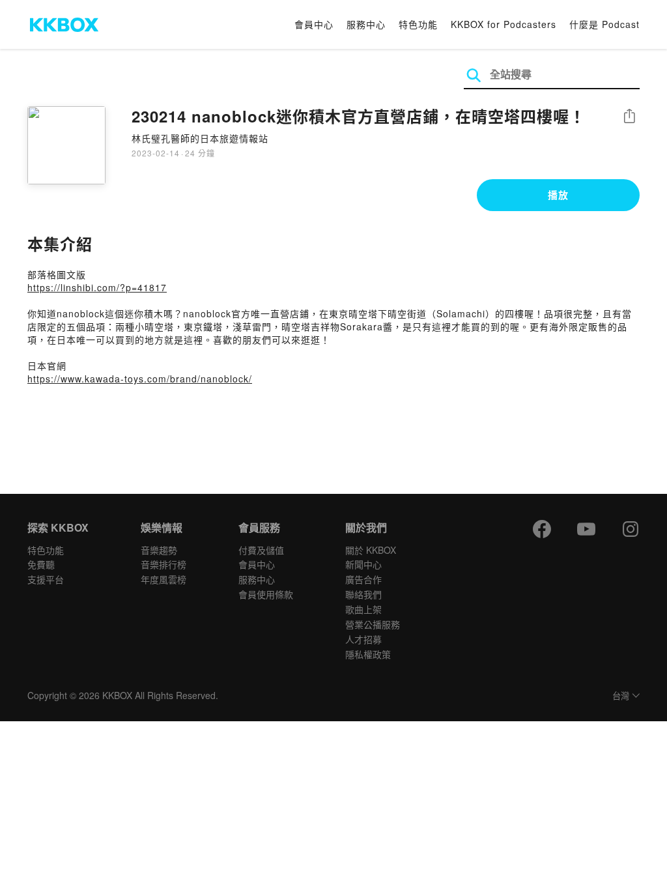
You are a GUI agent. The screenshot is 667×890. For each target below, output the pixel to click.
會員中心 (314, 24)
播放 (558, 195)
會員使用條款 (265, 594)
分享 (629, 117)
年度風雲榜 (163, 579)
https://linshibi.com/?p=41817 (97, 287)
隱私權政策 (368, 654)
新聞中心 (363, 564)
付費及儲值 (261, 549)
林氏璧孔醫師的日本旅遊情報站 (200, 138)
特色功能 (418, 24)
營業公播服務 (372, 624)
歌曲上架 (363, 609)
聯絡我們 (363, 594)
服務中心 (366, 24)
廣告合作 (363, 579)
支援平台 (45, 579)
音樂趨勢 (159, 549)
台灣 (620, 696)
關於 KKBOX (370, 549)
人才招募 (363, 639)
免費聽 (41, 564)
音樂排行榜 (163, 564)
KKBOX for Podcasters (503, 24)
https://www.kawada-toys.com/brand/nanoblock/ (139, 378)
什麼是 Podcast (604, 24)
